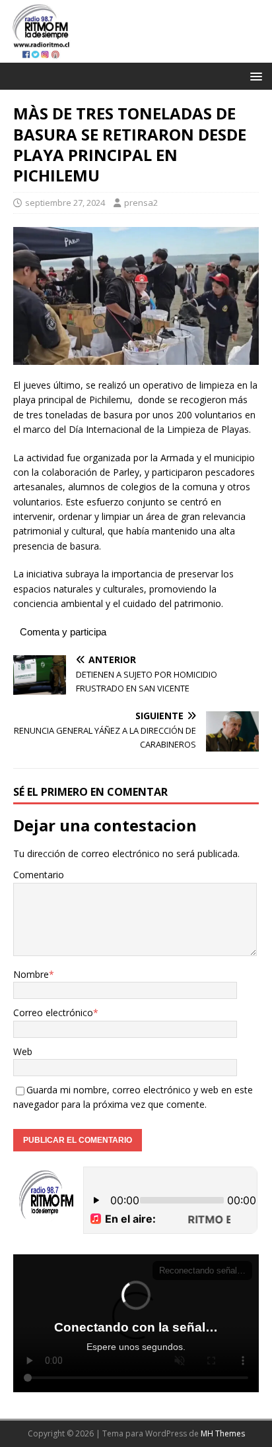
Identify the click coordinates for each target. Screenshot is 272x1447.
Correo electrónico (53, 1012)
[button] (254, 75)
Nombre (31, 974)
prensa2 (141, 203)
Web (22, 1051)
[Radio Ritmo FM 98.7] (136, 55)
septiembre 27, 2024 (65, 203)
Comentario (38, 874)
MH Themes (223, 1433)
